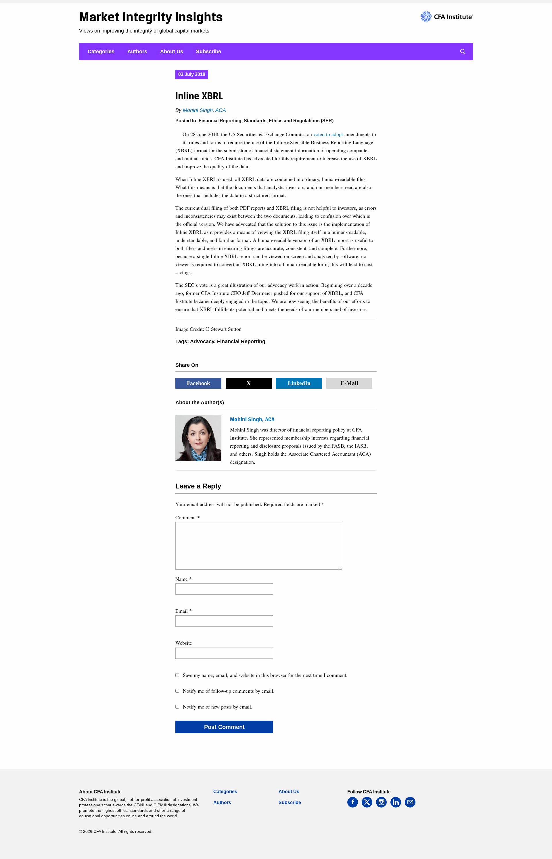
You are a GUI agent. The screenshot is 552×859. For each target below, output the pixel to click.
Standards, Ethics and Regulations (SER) (289, 120)
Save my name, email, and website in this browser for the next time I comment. (265, 674)
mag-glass (463, 51)
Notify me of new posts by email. (217, 706)
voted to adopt (328, 134)
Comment (187, 517)
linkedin (395, 802)
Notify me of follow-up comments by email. (229, 690)
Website (183, 642)
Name (183, 578)
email (410, 802)
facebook (352, 802)
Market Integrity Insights (151, 16)
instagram (381, 802)
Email (183, 610)
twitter (367, 802)
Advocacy (202, 341)
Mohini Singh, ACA (204, 110)
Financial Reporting (220, 120)
